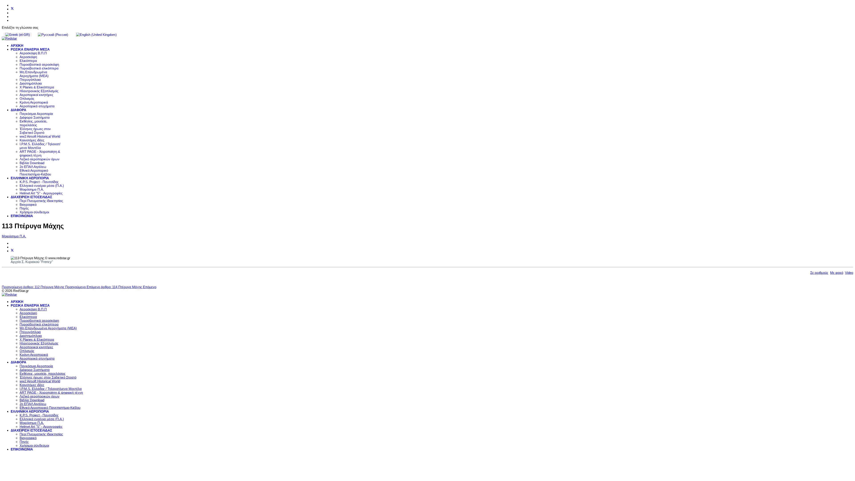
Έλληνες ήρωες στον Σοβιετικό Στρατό (35, 131)
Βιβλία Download (32, 163)
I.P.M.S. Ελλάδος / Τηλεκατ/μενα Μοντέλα (40, 146)
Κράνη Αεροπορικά (34, 102)
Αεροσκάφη (28, 57)
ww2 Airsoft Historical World (40, 136)
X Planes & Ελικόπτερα (37, 87)
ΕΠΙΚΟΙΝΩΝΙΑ (22, 216)
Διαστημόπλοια (31, 83)
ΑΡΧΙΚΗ (17, 45)
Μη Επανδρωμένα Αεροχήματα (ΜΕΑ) (34, 74)
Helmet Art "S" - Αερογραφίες (41, 193)
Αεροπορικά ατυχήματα (37, 106)
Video (849, 273)
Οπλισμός (27, 98)
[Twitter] (12, 9)
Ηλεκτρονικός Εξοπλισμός (39, 91)
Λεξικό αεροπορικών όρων (39, 159)
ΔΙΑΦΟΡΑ (18, 110)
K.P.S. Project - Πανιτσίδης (39, 182)
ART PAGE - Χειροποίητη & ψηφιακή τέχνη (40, 153)
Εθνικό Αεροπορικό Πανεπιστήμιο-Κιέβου (35, 172)
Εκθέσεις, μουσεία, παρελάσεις (33, 123)
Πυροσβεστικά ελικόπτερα (39, 68)
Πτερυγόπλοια (30, 80)
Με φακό (836, 273)
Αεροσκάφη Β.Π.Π (33, 53)
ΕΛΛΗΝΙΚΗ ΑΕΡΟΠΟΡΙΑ (30, 178)
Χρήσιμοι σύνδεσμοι (34, 212)
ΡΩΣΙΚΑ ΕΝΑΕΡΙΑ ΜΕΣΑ (30, 49)
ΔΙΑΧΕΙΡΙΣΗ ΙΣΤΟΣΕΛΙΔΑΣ (31, 197)
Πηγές (24, 208)
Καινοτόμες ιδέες (32, 140)
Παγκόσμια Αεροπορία (36, 114)
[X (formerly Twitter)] (12, 251)
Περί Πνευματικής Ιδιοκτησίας (41, 201)
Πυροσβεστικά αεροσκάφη (39, 64)
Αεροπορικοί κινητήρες (36, 95)
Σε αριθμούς (819, 273)
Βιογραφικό (28, 204)
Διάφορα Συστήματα (35, 117)
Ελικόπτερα (28, 61)
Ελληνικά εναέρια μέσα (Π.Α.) (42, 186)
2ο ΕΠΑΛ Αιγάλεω (33, 167)
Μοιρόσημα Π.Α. (32, 189)
